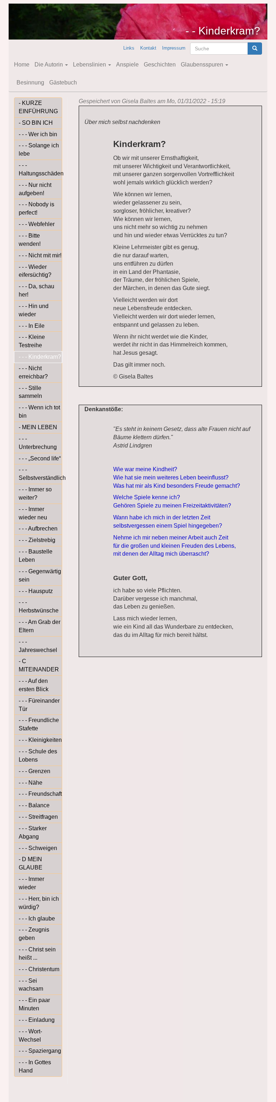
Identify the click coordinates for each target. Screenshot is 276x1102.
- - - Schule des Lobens (38, 755)
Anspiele (127, 64)
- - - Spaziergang (40, 1051)
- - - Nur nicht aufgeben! (35, 189)
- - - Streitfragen (38, 817)
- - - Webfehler (37, 224)
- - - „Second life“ (40, 458)
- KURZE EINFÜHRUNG (38, 107)
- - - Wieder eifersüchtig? (35, 271)
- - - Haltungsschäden (40, 169)
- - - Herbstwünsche (39, 606)
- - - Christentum (39, 969)
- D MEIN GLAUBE (30, 863)
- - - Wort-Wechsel (30, 1035)
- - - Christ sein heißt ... (37, 953)
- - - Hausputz (36, 591)
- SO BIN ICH (36, 123)
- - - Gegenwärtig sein (40, 575)
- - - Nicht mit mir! (40, 255)
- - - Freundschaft (40, 794)
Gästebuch (63, 82)
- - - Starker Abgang (33, 832)
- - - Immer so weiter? (35, 493)
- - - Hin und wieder (34, 310)
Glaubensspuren (203, 64)
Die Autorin (49, 64)
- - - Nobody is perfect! (36, 208)
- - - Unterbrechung (38, 443)
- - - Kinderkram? (40, 357)
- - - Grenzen (34, 771)
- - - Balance (34, 805)
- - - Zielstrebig (37, 540)
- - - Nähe (30, 783)
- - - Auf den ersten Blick (34, 685)
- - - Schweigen (38, 848)
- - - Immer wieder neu (33, 513)
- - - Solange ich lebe (39, 149)
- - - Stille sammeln (30, 392)
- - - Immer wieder (31, 883)
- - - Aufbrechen (38, 528)
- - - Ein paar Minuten (34, 1004)
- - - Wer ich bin (38, 134)
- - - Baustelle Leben (35, 555)
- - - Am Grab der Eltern (39, 626)
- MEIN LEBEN (38, 427)
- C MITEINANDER (39, 665)
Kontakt (148, 48)
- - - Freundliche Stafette (39, 724)
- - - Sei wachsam (31, 985)
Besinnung (30, 82)
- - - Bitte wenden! (30, 240)
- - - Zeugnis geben (34, 934)
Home (21, 64)
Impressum (173, 48)
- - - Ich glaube (37, 918)
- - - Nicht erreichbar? (33, 372)
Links (128, 48)
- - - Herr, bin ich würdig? (39, 903)
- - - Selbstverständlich (40, 474)
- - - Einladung (37, 1020)
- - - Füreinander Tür (39, 705)
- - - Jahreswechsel (38, 646)
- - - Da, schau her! (36, 290)
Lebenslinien (90, 64)
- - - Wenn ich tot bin (39, 411)
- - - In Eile (32, 326)
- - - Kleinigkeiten (40, 740)
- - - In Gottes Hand (35, 1066)
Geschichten (160, 64)
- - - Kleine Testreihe (32, 341)
